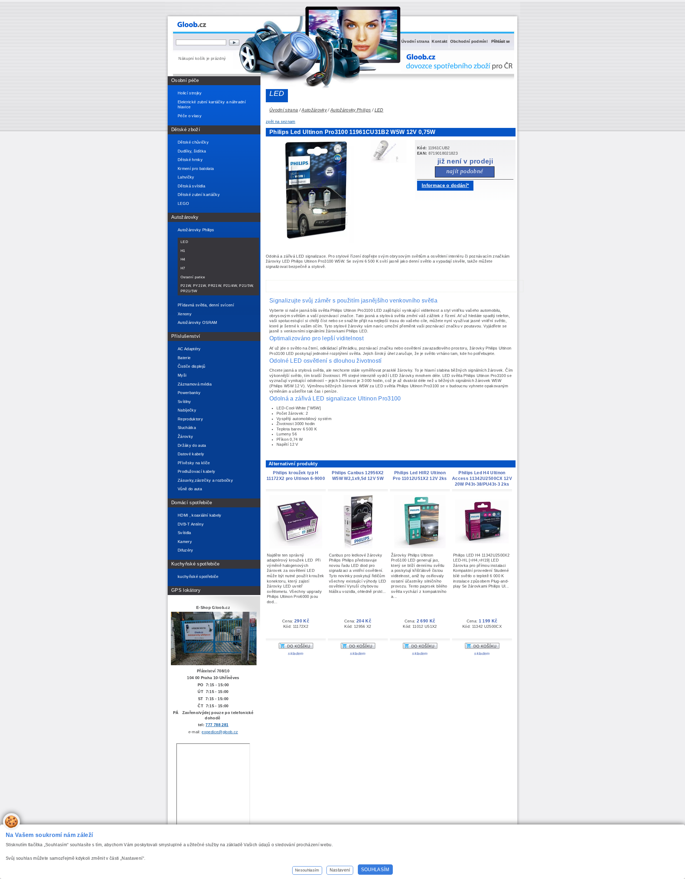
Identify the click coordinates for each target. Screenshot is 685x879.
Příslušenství (185, 336)
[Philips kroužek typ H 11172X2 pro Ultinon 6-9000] (295, 547)
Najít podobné (464, 171)
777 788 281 (217, 725)
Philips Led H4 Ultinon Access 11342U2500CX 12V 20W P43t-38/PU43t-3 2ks (482, 478)
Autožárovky (185, 217)
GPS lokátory (186, 590)
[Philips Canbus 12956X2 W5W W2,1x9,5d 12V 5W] (358, 547)
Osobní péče (185, 80)
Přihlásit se (500, 41)
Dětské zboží (185, 129)
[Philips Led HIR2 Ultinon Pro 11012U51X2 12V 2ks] (420, 547)
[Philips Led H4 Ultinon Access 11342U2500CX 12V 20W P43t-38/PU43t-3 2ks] (482, 542)
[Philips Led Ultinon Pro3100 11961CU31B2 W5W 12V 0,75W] (317, 242)
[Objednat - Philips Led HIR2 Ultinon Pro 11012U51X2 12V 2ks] (420, 647)
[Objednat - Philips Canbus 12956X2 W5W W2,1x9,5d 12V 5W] (358, 647)
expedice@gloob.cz (220, 732)
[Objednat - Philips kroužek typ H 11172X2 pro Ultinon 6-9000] (296, 647)
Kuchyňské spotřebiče (195, 564)
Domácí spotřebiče (191, 502)
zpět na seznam (280, 121)
